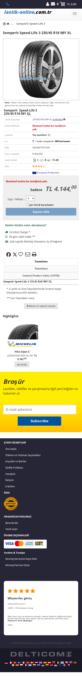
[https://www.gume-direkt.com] (53, 663)
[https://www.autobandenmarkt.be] (57, 663)
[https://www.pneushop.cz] (66, 663)
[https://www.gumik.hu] (17, 665)
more (10, 624)
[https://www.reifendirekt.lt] (47, 665)
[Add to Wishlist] (21, 254)
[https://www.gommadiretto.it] (23, 663)
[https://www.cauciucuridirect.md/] (64, 665)
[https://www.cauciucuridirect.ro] (25, 665)
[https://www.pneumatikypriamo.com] (70, 663)
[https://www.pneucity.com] (74, 663)
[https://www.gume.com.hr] (38, 665)
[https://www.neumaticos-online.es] (45, 663)
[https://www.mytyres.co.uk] (40, 663)
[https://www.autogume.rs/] (55, 665)
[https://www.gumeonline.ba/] (68, 665)
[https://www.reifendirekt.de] (6, 663)
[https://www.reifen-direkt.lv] (51, 665)
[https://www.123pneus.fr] (10, 663)
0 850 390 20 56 (9, 4)
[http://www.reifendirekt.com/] (60, 665)
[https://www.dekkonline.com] (27, 663)
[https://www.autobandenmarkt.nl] (36, 663)
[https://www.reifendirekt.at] (49, 663)
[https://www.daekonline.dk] (32, 663)
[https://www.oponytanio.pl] (21, 665)
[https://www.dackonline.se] (19, 663)
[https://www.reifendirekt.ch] (14, 663)
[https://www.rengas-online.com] (62, 663)
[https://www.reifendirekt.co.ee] (42, 665)
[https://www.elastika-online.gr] (29, 665)
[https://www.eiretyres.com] (12, 665)
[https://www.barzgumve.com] (34, 665)
